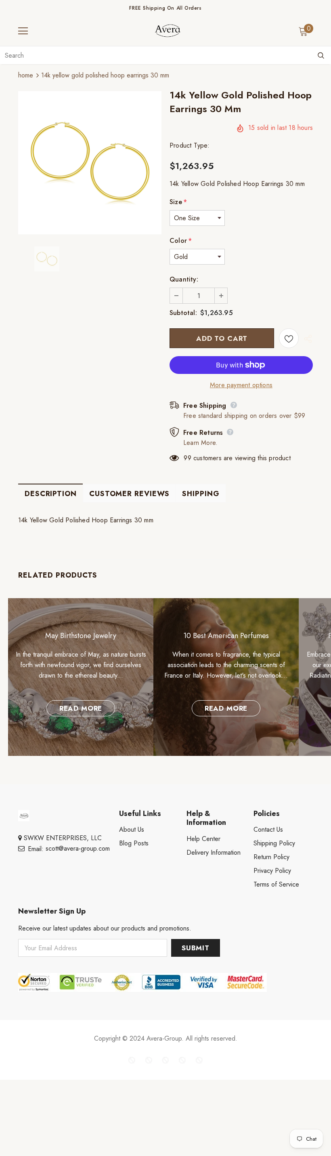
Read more (81, 708)
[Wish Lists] (289, 338)
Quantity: (184, 279)
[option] (89, 162)
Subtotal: (183, 312)
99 (187, 458)
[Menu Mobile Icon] (23, 31)
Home (25, 75)
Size (178, 202)
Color (181, 240)
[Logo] (167, 31)
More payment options (241, 385)
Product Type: (190, 145)
